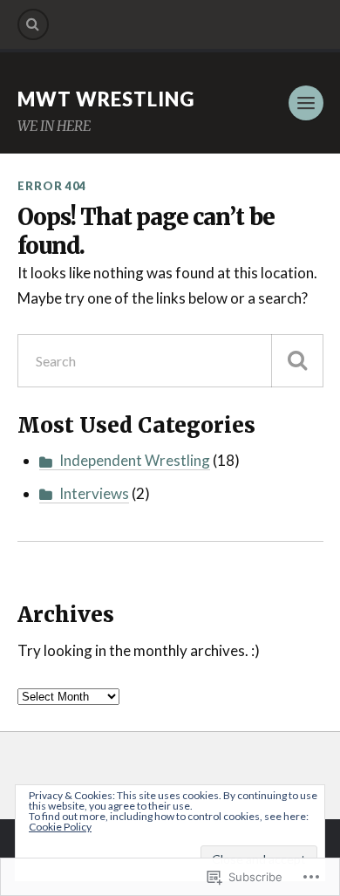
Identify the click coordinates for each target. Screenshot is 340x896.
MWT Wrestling (105, 99)
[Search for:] (170, 360)
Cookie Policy (60, 826)
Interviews (94, 493)
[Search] (33, 24)
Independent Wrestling (134, 460)
